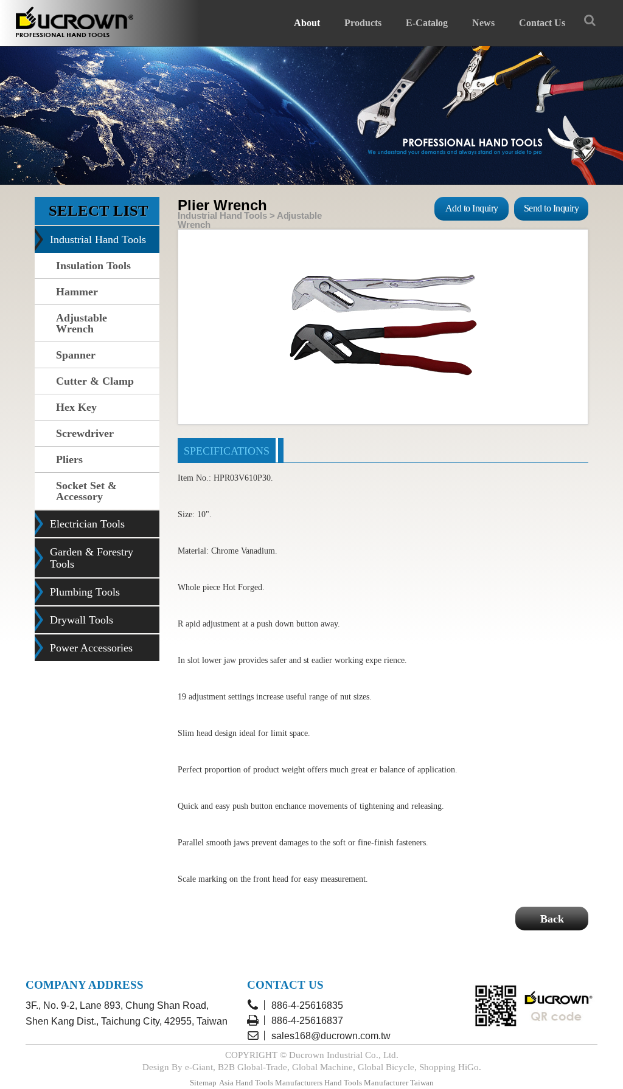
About (307, 23)
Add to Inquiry (471, 208)
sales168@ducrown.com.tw (331, 1036)
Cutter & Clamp (95, 381)
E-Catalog (427, 23)
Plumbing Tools (85, 592)
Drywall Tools (81, 620)
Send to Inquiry (551, 208)
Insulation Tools (93, 265)
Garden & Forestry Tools (91, 558)
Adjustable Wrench (81, 323)
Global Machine (322, 1067)
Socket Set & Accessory (86, 491)
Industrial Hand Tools (98, 239)
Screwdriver (85, 433)
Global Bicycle (386, 1067)
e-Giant (199, 1067)
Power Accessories (91, 648)
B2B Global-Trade (252, 1067)
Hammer (77, 292)
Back (552, 919)
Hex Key (76, 407)
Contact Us (542, 23)
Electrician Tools (87, 524)
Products (362, 23)
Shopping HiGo (449, 1067)
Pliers (69, 459)
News (483, 23)
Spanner (76, 355)
